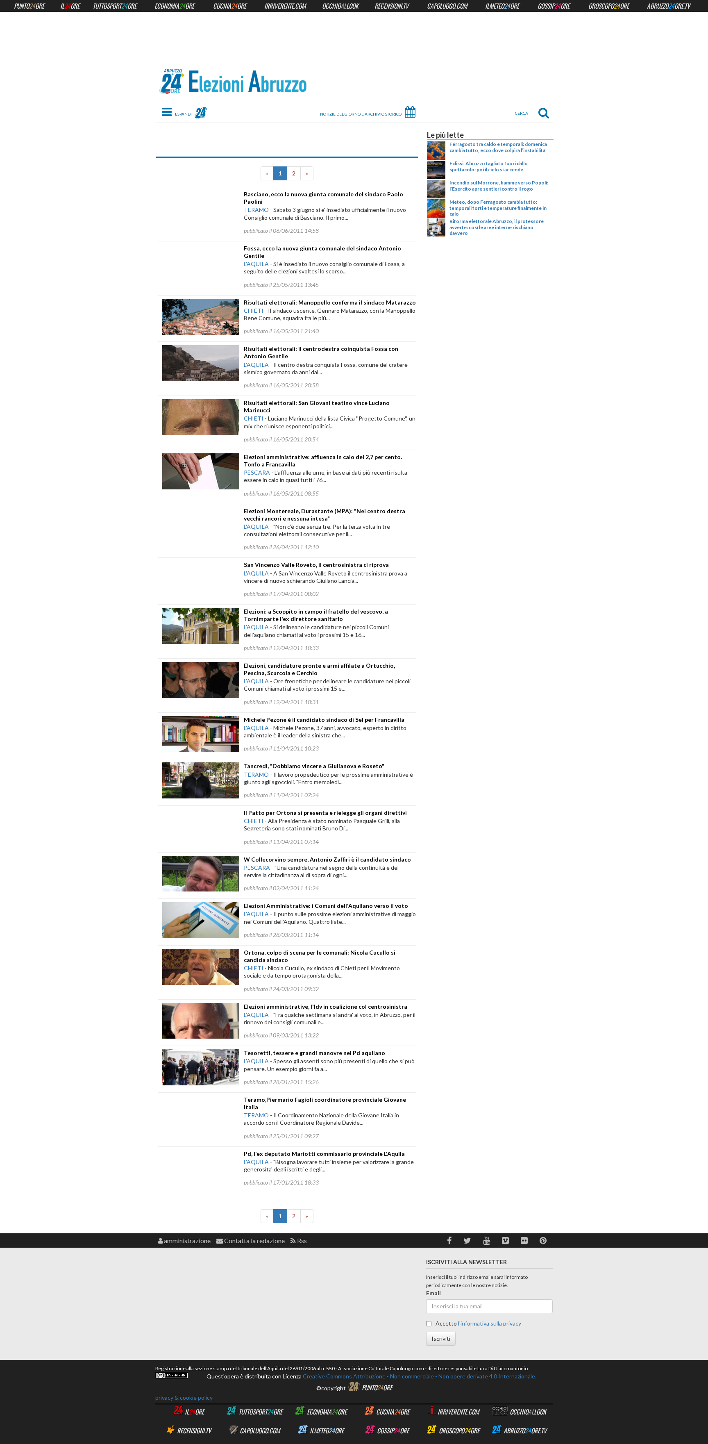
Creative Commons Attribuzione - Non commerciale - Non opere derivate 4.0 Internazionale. (419, 1376)
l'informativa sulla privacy (489, 1323)
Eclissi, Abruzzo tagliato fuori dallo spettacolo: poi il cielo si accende (488, 166)
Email (433, 1292)
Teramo (256, 209)
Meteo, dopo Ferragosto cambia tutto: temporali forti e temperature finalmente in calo (498, 208)
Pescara (257, 472)
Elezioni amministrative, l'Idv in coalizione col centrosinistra (325, 1006)
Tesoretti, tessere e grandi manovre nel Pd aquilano (314, 1052)
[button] (449, 1240)
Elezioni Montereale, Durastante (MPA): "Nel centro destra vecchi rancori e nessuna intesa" (324, 514)
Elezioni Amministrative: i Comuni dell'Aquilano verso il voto (326, 905)
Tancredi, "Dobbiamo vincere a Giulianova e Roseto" (314, 765)
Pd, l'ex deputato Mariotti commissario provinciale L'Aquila (324, 1153)
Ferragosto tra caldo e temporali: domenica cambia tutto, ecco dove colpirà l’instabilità (498, 147)
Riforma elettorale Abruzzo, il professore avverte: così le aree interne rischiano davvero (496, 227)
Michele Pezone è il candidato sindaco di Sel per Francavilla (324, 719)
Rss (301, 1240)
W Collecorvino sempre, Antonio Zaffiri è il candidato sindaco (327, 859)
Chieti (253, 310)
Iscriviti (440, 1338)
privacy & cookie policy (184, 1397)
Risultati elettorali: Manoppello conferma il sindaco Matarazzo (330, 302)
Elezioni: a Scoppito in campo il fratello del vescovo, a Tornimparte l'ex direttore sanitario (316, 615)
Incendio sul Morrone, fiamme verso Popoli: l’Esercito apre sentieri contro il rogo (498, 185)
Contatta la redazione (254, 1240)
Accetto (477, 1323)
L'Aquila (256, 263)
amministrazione (187, 1240)
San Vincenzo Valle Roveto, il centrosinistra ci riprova (316, 564)
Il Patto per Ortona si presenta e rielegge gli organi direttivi (325, 812)
